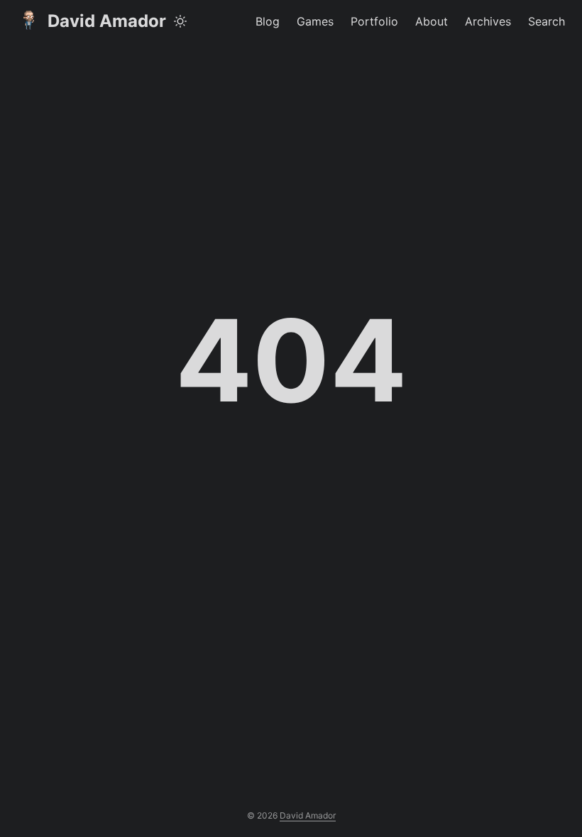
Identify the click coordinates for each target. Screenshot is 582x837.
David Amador (107, 21)
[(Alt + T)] (180, 21)
